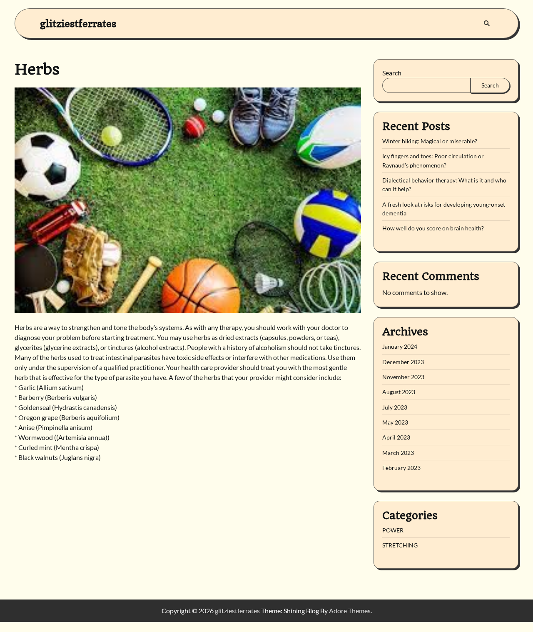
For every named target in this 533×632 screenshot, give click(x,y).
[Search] (487, 23)
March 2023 (398, 452)
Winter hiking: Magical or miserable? (429, 141)
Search (391, 73)
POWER (392, 530)
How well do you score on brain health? (433, 228)
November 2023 (403, 376)
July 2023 (394, 407)
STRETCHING (400, 545)
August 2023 (398, 391)
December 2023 (403, 361)
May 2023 (395, 422)
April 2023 (396, 437)
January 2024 (399, 346)
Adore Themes (350, 611)
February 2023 (401, 467)
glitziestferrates (78, 23)
